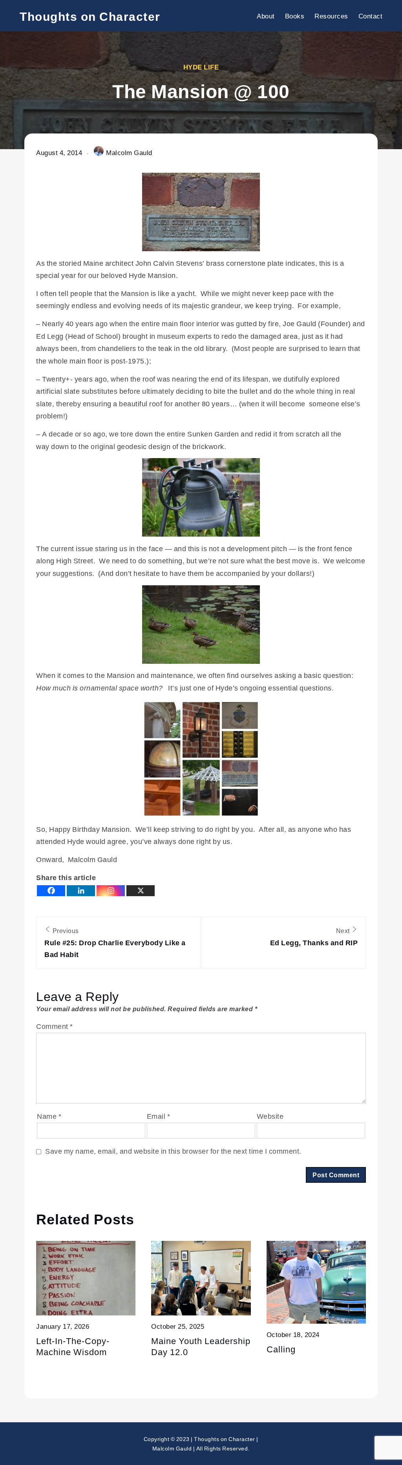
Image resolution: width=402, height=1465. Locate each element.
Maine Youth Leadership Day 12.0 (200, 1346)
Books (295, 16)
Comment (54, 1026)
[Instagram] (111, 890)
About (266, 16)
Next (314, 937)
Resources (331, 16)
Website (270, 1116)
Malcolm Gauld (129, 152)
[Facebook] (51, 890)
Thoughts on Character (90, 16)
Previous (115, 943)
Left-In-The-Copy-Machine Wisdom (73, 1346)
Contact (370, 16)
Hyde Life (201, 67)
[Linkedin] (81, 890)
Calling (281, 1349)
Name (49, 1116)
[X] (140, 890)
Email (158, 1116)
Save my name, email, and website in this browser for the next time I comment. (173, 1151)
